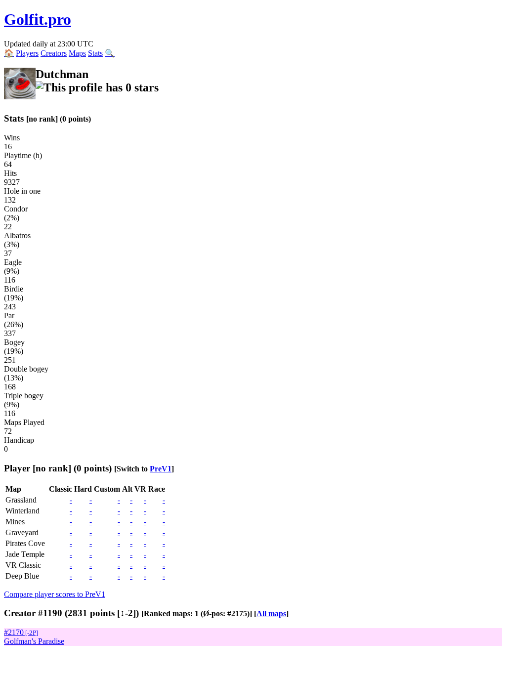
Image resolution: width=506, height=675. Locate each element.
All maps (271, 613)
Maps (77, 53)
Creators (54, 53)
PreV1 (160, 468)
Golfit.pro (37, 19)
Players (27, 53)
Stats (95, 53)
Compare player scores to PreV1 (54, 594)
